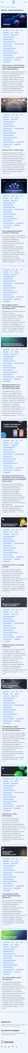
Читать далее (18, 92)
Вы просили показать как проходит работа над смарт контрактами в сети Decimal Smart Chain (14, 478)
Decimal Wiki (8, 1026)
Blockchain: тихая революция (9, 815)
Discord (18, 1024)
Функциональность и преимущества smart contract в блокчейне (11, 386)
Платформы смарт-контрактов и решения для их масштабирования (13, 728)
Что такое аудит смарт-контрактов (12, 978)
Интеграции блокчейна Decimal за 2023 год (12, 232)
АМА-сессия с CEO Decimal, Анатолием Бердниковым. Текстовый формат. (13, 67)
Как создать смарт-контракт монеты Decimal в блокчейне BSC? (13, 306)
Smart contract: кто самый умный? (13, 566)
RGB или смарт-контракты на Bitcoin (13, 646)
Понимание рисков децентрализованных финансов (11, 895)
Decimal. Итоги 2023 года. (13, 150)
